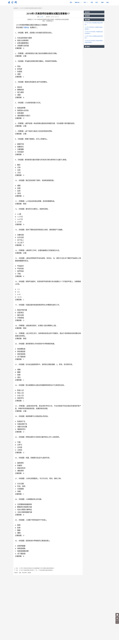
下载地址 (26, 27)
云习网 (41, 16)
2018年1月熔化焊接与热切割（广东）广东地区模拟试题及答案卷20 (36, 570)
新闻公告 (77, 2)
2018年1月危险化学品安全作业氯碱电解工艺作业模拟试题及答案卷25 (36, 568)
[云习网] (14, 2)
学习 (85, 2)
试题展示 (15, 8)
